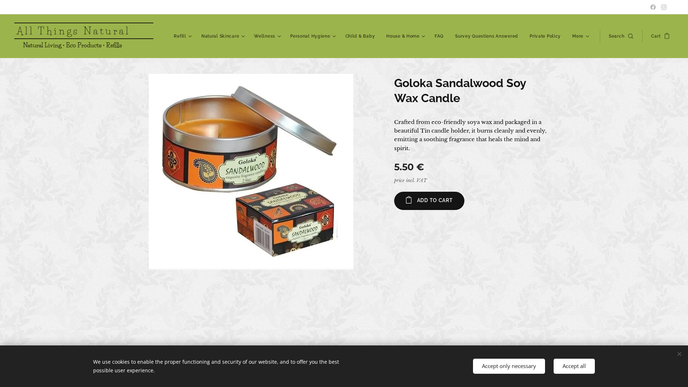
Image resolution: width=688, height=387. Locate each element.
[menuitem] (183, 36)
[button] (621, 36)
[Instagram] (663, 7)
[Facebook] (653, 7)
